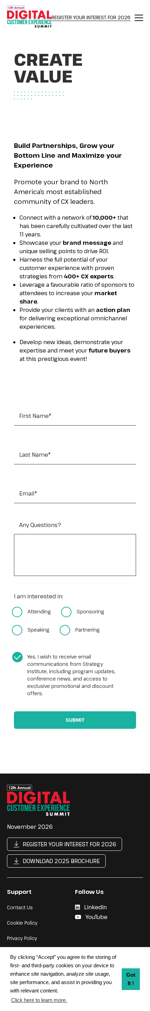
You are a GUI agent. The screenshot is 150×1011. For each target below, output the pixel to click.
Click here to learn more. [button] (39, 1000)
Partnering (87, 629)
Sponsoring (90, 611)
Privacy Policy (22, 938)
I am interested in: (38, 596)
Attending (39, 611)
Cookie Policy (22, 922)
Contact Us (20, 907)
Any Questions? (40, 525)
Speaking (39, 629)
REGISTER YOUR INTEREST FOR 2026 (91, 17)
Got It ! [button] (130, 979)
